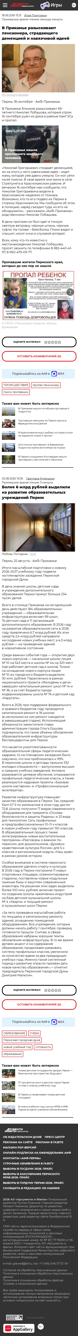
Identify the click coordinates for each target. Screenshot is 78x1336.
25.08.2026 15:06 (12, 478)
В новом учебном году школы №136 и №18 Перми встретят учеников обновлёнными (43, 1108)
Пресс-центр (55, 1137)
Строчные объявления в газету (28, 1163)
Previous (6, 292)
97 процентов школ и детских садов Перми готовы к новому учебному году (43, 1084)
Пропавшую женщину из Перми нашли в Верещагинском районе (42, 422)
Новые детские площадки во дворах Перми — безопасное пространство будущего (45, 1072)
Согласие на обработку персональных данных (35, 1270)
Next (70, 292)
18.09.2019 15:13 (11, 15)
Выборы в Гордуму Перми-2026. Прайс (33, 1183)
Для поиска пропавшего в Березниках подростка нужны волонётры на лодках (41, 446)
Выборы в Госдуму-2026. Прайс (28, 1168)
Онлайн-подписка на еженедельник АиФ (37, 1152)
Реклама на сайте (18, 1142)
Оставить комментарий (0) (39, 356)
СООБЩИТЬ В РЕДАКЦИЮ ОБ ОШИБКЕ (31, 1188)
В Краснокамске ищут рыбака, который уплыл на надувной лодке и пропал (45, 434)
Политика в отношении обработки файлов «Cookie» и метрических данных (33, 1282)
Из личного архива (15, 95)
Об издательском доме (22, 1137)
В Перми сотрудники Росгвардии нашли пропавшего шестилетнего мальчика (42, 458)
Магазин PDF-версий (19, 1147)
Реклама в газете (49, 1142)
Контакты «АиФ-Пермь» (22, 1158)
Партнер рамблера (36, 1317)
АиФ (33, 554)
